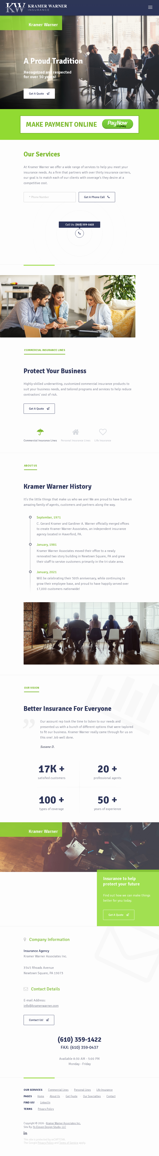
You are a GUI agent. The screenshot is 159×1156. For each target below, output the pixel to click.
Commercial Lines (58, 1090)
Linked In (45, 1102)
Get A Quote (37, 93)
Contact (111, 1096)
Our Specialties (92, 1096)
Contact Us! (36, 1020)
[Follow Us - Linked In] (25, 1133)
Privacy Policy (46, 1109)
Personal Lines (82, 1090)
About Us (55, 1096)
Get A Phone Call (94, 197)
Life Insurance (104, 1090)
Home (40, 1096)
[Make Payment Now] (117, 124)
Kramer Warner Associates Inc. (63, 1123)
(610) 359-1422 (79, 1039)
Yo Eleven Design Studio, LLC (49, 1127)
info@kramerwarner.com (41, 1006)
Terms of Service (68, 1143)
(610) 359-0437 (84, 1047)
